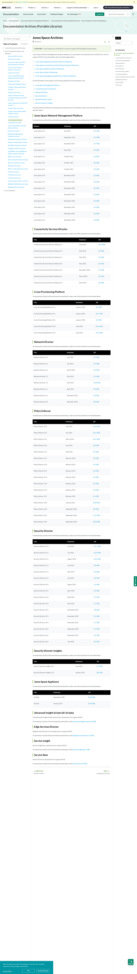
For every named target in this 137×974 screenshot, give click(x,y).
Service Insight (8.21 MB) (81, 749)
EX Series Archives (14, 81)
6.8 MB (96, 445)
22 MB (96, 207)
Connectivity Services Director (123, 58)
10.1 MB (99, 314)
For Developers (74, 14)
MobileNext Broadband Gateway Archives (15, 135)
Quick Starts (41, 14)
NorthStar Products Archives (17, 145)
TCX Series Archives (14, 178)
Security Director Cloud (43, 99)
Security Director (120, 68)
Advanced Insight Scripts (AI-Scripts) (125, 77)
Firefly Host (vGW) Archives (17, 84)
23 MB (96, 150)
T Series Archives (13, 172)
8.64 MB (96, 503)
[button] (130, 962)
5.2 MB (96, 364)
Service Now (119, 85)
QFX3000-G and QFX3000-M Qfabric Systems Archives (17, 152)
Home (5, 21)
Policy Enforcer (120, 66)
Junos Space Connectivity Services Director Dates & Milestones (57, 65)
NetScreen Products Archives (17, 139)
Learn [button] (96, 7)
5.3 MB (96, 357)
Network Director (120, 63)
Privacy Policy (7, 971)
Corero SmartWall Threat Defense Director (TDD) (16, 77)
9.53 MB (99, 326)
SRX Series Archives (14, 166)
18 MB (96, 610)
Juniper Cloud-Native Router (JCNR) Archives (17, 112)
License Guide (28, 14)
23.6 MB (97, 559)
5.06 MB (97, 383)
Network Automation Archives (17, 142)
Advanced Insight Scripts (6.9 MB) (84, 721)
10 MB (98, 320)
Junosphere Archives (14, 122)
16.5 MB (96, 426)
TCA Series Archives (14, 175)
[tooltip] (118, 38)
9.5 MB (98, 307)
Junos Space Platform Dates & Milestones (49, 69)
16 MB (96, 471)
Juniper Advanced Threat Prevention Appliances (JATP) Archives (17, 98)
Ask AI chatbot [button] (22, 2)
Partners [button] (57, 7)
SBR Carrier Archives (14, 157)
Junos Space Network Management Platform (125, 54)
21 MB (96, 584)
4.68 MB (91, 697)
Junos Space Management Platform (47, 85)
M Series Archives (13, 131)
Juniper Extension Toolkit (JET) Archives (17, 104)
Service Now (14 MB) (80, 764)
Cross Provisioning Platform (123, 60)
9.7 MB (96, 131)
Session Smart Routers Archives (18, 160)
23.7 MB (97, 546)
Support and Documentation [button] (77, 7)
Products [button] (31, 7)
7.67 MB (96, 515)
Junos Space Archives (15, 120)
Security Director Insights (122, 71)
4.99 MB (91, 703)
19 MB (101, 276)
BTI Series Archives (14, 59)
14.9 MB (102, 244)
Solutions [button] (18, 7)
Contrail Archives (13, 73)
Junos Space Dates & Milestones (46, 72)
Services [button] (44, 7)
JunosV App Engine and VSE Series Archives (17, 127)
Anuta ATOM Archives (15, 56)
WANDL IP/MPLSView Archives (18, 184)
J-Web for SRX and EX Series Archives (17, 88)
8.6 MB (99, 672)
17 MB (96, 597)
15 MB (101, 251)
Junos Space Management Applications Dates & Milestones (55, 76)
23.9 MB (97, 553)
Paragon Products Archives (16, 148)
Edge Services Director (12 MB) (83, 735)
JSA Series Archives (14, 92)
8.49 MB (96, 522)
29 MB (96, 402)
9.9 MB (99, 666)
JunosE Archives (13, 116)
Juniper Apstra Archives (15, 108)
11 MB (96, 490)
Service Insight (119, 82)
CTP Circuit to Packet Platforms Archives (15, 69)
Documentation (11, 14)
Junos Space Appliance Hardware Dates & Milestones (53, 62)
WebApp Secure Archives (16, 187)
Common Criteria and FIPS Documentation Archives (16, 63)
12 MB (96, 452)
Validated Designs (56, 14)
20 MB (101, 283)
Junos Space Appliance (121, 74)
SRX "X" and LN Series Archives (18, 169)
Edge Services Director (121, 79)
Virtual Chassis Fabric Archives (18, 181)
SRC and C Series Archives (16, 163)
